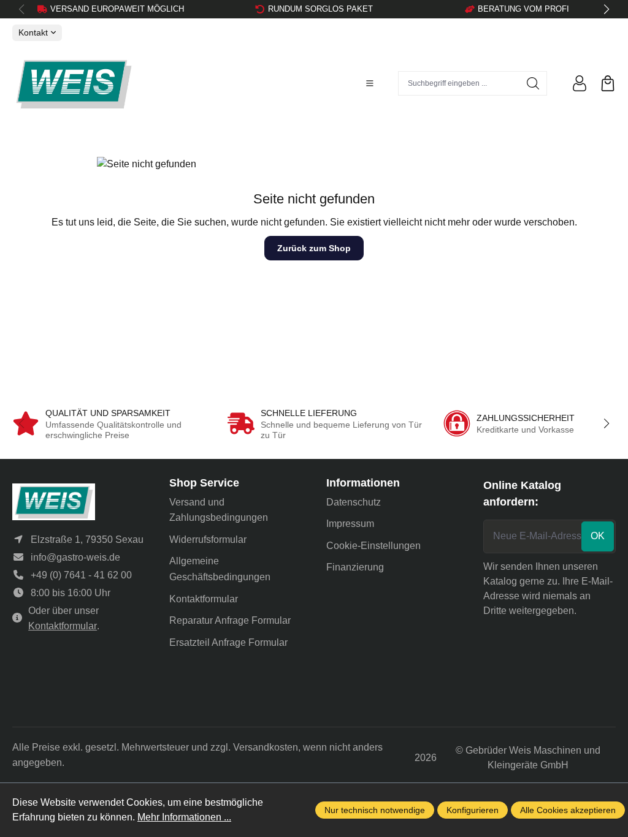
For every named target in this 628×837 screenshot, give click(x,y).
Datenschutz (353, 502)
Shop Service (204, 482)
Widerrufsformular (208, 539)
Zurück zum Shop (314, 248)
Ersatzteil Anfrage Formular (228, 642)
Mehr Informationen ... (184, 817)
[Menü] (370, 83)
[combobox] (459, 83)
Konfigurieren (472, 810)
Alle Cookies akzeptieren (568, 810)
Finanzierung (355, 567)
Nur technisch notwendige (374, 810)
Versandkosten (265, 747)
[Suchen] (533, 83)
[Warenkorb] (608, 83)
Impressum (350, 523)
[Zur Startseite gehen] (73, 83)
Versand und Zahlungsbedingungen (218, 510)
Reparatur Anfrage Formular (230, 620)
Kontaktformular (62, 626)
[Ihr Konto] (580, 83)
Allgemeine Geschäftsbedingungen (219, 569)
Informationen (363, 482)
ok (598, 536)
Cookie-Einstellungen (373, 545)
